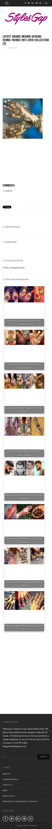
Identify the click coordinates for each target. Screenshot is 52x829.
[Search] (46, 3)
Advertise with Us (10, 779)
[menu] (6, 3)
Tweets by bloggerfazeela (14, 267)
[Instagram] (40, 3)
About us (6, 774)
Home (5, 790)
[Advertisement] (26, 77)
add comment (12, 48)
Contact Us (7, 785)
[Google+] (33, 3)
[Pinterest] (37, 3)
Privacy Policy (9, 796)
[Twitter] (29, 3)
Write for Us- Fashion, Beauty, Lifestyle (20, 801)
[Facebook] (25, 3)
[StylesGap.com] (26, 17)
